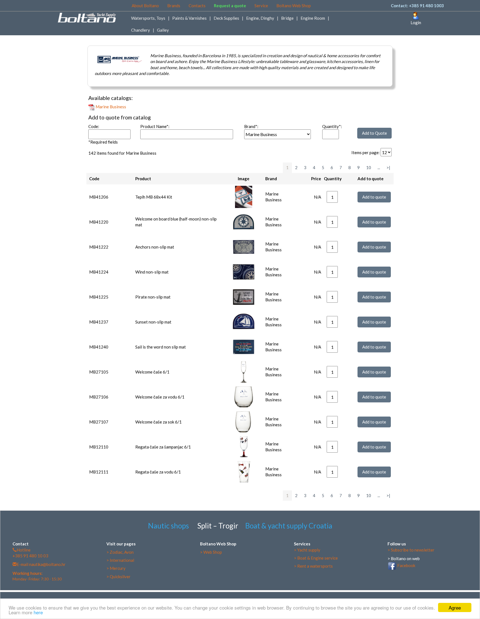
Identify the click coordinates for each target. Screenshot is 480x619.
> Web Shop (211, 552)
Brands (173, 5)
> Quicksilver (118, 576)
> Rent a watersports (313, 565)
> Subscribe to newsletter (411, 549)
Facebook (405, 565)
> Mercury (116, 568)
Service (261, 5)
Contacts (197, 5)
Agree (455, 607)
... (379, 167)
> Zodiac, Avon (120, 552)
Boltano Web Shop (293, 5)
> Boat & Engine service (316, 557)
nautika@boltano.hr (47, 564)
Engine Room (313, 18)
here (38, 612)
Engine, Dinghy (260, 18)
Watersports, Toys (148, 18)
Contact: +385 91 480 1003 (417, 5)
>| (388, 167)
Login (416, 22)
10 (368, 167)
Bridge (287, 18)
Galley (163, 29)
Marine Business (110, 106)
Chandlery (140, 29)
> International (120, 560)
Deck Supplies (226, 18)
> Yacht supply (307, 549)
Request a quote (230, 5)
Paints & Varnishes (189, 18)
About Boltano (145, 5)
